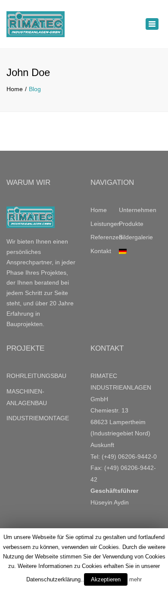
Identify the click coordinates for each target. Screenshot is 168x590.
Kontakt (100, 250)
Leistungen (104, 223)
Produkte (131, 223)
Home (14, 89)
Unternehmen (133, 209)
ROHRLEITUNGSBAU (36, 375)
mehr (135, 579)
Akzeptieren (106, 579)
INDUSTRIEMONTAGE (37, 418)
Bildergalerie (133, 237)
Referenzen (104, 237)
